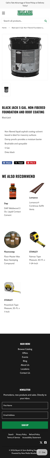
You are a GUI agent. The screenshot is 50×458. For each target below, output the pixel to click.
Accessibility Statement (31, 437)
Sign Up (25, 425)
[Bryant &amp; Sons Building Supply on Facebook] (45, 442)
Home (4, 28)
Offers (25, 353)
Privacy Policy (21, 434)
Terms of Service (13, 437)
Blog (25, 361)
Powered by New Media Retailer (24, 453)
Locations (25, 369)
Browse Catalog (25, 349)
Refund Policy (34, 434)
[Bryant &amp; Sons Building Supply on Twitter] (41, 442)
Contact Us (25, 373)
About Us (25, 365)
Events (25, 357)
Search (11, 434)
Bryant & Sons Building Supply (27, 450)
